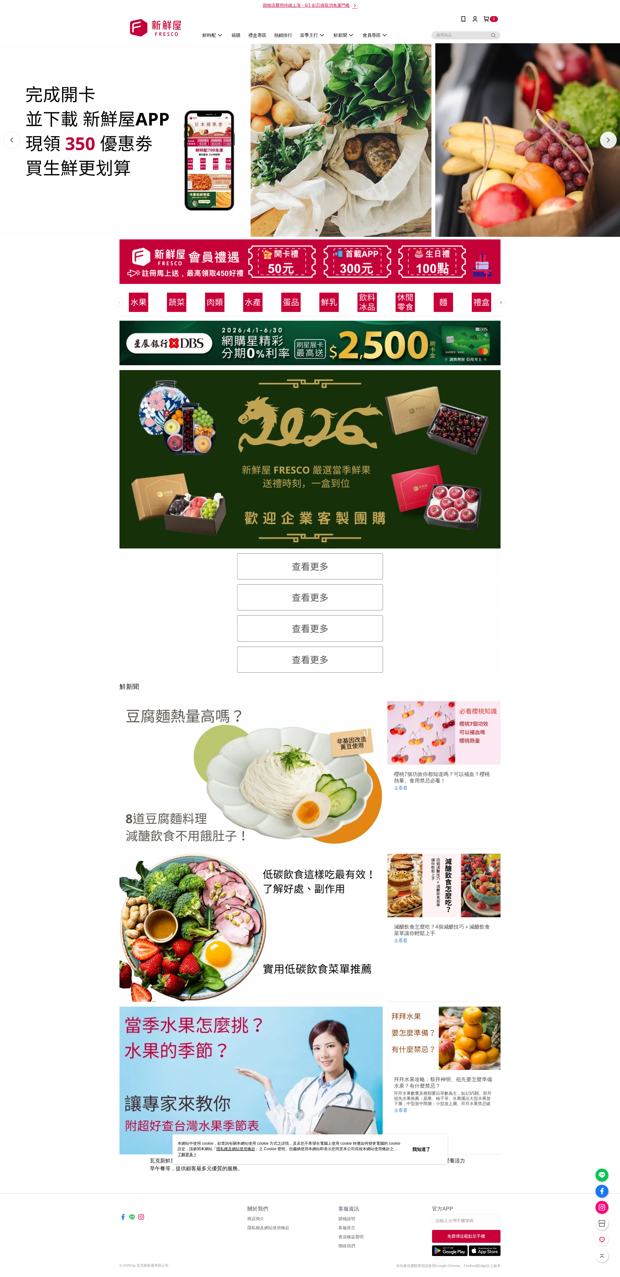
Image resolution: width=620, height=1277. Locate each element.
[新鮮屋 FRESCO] (155, 27)
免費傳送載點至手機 (466, 1236)
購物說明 (346, 1218)
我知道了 (421, 1149)
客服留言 (346, 1227)
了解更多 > (187, 1154)
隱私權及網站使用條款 (268, 1227)
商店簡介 (255, 1218)
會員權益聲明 (351, 1236)
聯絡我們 (346, 1245)
